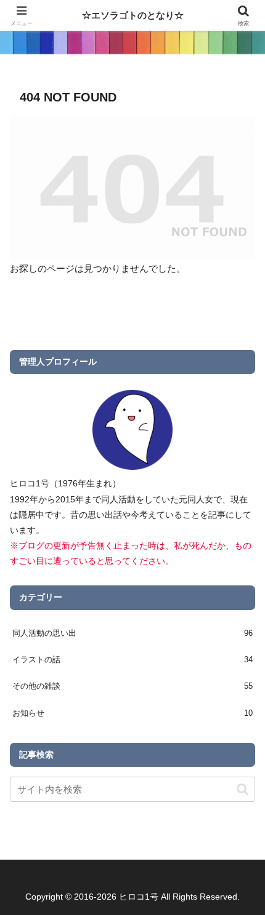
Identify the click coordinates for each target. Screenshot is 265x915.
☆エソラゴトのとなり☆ (133, 15)
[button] (242, 789)
